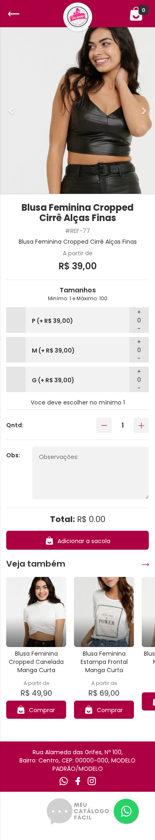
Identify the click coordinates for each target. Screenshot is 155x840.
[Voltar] (12, 13)
